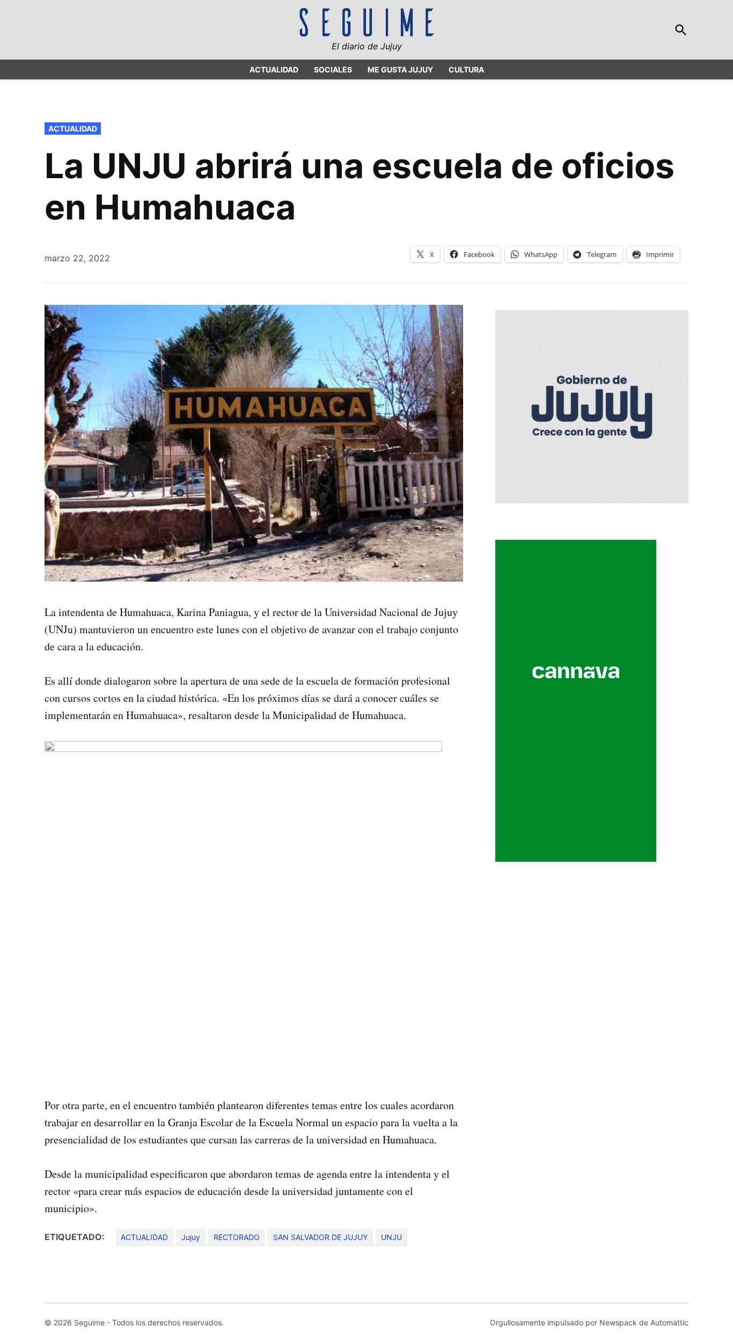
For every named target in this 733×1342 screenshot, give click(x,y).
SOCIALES (333, 69)
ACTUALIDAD (274, 69)
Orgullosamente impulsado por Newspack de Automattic (589, 1322)
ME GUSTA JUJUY (400, 69)
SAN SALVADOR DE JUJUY (320, 1237)
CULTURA (466, 69)
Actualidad (72, 128)
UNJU (391, 1237)
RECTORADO (237, 1237)
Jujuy (190, 1237)
